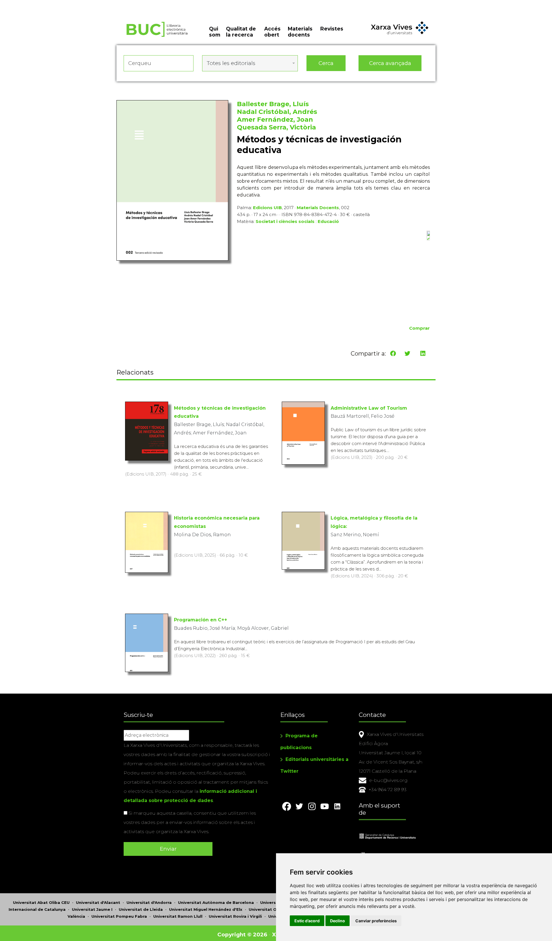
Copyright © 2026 (242, 934)
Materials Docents (318, 207)
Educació (328, 221)
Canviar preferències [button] (376, 920)
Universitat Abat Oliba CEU (41, 902)
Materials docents (300, 32)
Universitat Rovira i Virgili (235, 916)
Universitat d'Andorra (149, 902)
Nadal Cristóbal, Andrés (277, 112)
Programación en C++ (200, 620)
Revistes (331, 29)
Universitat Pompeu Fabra (119, 916)
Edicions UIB (267, 207)
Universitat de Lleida (141, 909)
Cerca (326, 63)
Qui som (214, 32)
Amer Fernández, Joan (275, 119)
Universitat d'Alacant (98, 902)
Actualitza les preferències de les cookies (54, 4)
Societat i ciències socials (285, 221)
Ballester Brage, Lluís (273, 104)
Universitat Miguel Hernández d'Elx (205, 909)
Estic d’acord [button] (307, 920)
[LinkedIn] (422, 353)
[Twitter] (407, 353)
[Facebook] (393, 353)
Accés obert (272, 32)
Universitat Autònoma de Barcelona (216, 902)
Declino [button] (337, 920)
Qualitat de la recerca (241, 32)
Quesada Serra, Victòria (276, 127)
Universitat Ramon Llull (177, 916)
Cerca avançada (390, 63)
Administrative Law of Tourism (369, 408)
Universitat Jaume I (92, 909)
